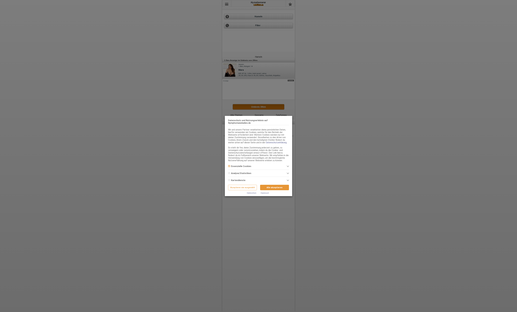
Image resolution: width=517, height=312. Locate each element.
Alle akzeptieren (274, 187)
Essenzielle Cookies (241, 166)
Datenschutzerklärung (276, 142)
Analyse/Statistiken (241, 173)
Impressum (265, 193)
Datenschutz (251, 193)
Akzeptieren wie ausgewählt (242, 187)
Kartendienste (238, 180)
